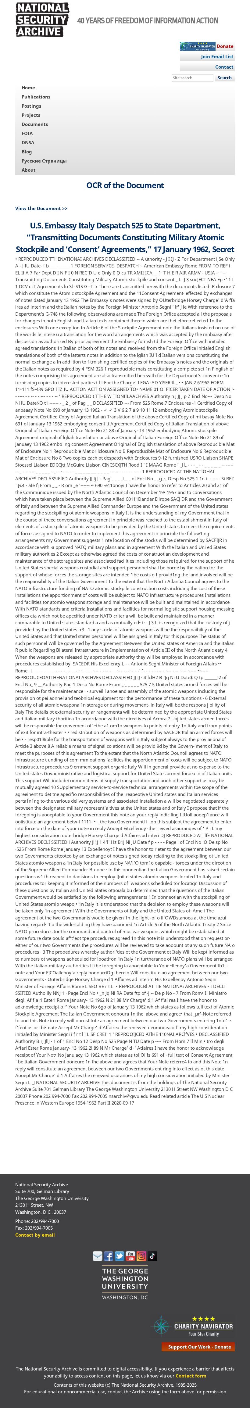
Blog (27, 152)
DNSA (28, 142)
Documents (35, 124)
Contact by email (35, 1235)
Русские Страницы (44, 161)
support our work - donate (199, 1347)
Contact (224, 67)
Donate (225, 46)
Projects (31, 115)
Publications (36, 97)
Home (28, 87)
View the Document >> (41, 208)
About (29, 170)
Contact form (191, 1376)
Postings (31, 106)
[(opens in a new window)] (97, 1259)
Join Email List (217, 56)
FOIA (27, 133)
